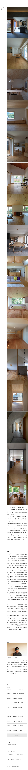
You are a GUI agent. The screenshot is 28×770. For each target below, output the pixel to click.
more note (17, 735)
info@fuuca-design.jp (14, 752)
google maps (10, 749)
